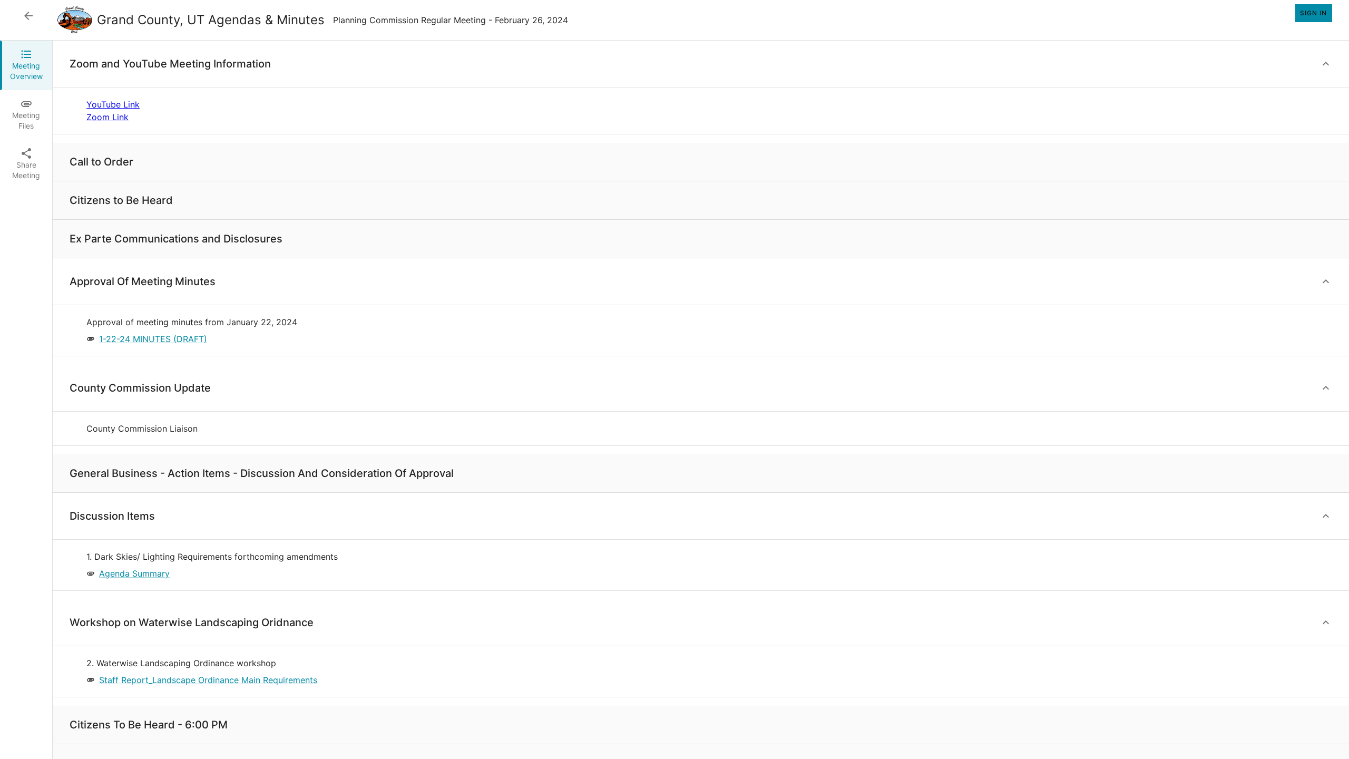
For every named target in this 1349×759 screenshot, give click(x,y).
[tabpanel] (701, 400)
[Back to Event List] (28, 15)
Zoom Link (107, 117)
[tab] (26, 65)
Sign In (1313, 13)
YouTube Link (113, 104)
